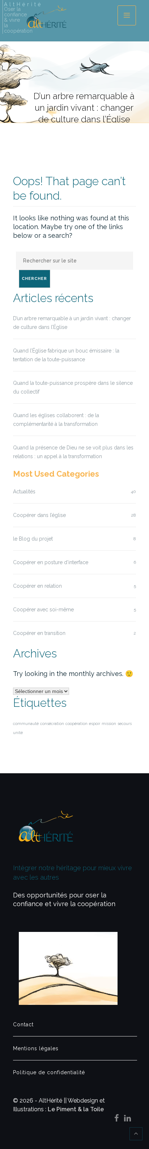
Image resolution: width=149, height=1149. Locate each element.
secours (125, 723)
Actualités (24, 491)
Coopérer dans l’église (39, 515)
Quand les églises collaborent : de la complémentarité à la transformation (56, 419)
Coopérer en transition (39, 633)
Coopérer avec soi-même (43, 609)
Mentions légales (36, 1048)
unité (18, 732)
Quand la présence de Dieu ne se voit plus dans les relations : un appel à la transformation (73, 452)
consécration (52, 723)
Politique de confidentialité (49, 1072)
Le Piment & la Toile (76, 1109)
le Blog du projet (33, 539)
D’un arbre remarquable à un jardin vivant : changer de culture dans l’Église (72, 322)
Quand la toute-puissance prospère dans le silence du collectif (73, 387)
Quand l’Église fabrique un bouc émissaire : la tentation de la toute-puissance (66, 355)
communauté (26, 723)
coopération (76, 723)
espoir (94, 723)
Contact (23, 1024)
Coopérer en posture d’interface (50, 562)
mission (109, 723)
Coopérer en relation (37, 586)
